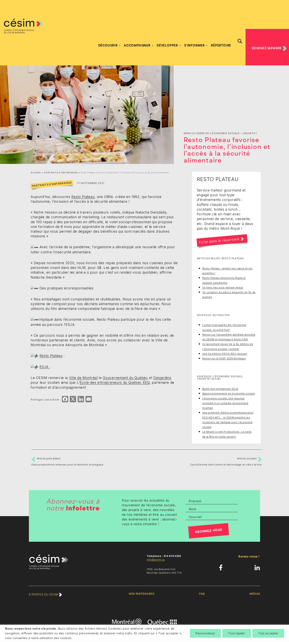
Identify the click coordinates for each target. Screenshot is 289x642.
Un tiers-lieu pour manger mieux (222, 287)
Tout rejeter (236, 633)
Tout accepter (268, 633)
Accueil (36, 172)
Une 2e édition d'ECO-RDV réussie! (224, 353)
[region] (144, 633)
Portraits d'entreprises (61, 172)
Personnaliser (205, 633)
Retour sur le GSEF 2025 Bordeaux (224, 358)
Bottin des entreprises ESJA (220, 388)
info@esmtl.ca (156, 559)
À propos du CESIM (44, 594)
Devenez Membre (267, 48)
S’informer (194, 45)
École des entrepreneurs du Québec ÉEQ (115, 382)
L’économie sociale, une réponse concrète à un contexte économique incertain (225, 403)
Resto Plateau (82, 197)
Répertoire (221, 45)
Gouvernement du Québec (125, 378)
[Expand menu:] (120, 45)
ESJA (45, 367)
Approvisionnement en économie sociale (228, 393)
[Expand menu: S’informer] (207, 45)
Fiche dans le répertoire (219, 240)
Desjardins (162, 378)
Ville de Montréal (83, 378)
